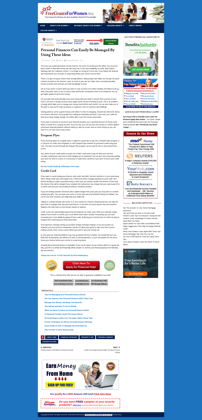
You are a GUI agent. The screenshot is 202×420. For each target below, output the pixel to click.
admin (60, 60)
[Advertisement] (142, 298)
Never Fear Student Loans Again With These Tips (142, 231)
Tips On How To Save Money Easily (59, 330)
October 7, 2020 (49, 60)
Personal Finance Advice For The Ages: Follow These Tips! (69, 318)
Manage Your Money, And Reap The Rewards (63, 302)
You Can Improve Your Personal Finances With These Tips (69, 298)
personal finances (105, 337)
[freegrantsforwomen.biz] (101, 22)
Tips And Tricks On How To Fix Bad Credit (139, 213)
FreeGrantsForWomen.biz (76, 415)
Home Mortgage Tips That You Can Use (138, 234)
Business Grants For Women (87, 25)
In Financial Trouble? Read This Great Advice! (64, 314)
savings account (49, 342)
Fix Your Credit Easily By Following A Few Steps (60, 166)
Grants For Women (58, 25)
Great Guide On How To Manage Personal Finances (66, 326)
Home (42, 25)
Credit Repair (135, 25)
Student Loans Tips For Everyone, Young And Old (142, 216)
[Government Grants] (140, 106)
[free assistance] (140, 276)
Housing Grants (114, 25)
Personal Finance (73, 60)
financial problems (69, 337)
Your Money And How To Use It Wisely (60, 306)
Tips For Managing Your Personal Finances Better (65, 294)
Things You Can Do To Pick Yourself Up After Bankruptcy (64, 255)
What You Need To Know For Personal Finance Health (67, 310)
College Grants (47, 30)
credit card (51, 337)
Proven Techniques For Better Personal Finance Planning (68, 322)
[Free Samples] (80, 407)
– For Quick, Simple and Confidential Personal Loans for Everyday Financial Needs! (141, 122)
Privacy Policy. (117, 415)
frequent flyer (87, 337)
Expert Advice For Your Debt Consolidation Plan (141, 223)
